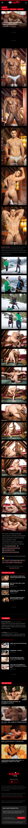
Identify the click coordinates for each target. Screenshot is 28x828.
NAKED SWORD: (5, 247)
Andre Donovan (5, 9)
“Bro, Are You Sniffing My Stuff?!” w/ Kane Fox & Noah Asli (18, 666)
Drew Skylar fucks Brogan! (18, 643)
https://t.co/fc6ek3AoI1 (11, 560)
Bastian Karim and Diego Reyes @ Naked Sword (17, 598)
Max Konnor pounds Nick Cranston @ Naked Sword (18, 577)
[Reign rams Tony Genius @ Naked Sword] (5, 592)
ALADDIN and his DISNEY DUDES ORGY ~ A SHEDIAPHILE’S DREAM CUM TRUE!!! (12, 761)
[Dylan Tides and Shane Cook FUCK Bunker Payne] (5, 659)
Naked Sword (20, 9)
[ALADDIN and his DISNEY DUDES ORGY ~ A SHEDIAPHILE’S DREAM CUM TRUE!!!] (14, 751)
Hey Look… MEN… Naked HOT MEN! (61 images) (13, 722)
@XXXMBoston (8, 550)
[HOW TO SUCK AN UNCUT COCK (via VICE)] (14, 732)
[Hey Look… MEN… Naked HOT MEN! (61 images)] (14, 713)
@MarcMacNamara (10, 552)
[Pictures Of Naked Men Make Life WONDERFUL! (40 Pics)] (14, 693)
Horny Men (4, 7)
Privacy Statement (19, 822)
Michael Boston (13, 9)
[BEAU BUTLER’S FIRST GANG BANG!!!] (5, 585)
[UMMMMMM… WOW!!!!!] (5, 652)
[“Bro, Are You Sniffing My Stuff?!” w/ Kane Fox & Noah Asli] (5, 666)
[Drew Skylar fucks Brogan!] (5, 645)
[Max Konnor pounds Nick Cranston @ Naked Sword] (5, 578)
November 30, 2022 (14, 568)
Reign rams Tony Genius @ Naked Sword (17, 591)
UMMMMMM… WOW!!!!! (16, 650)
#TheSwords (10, 546)
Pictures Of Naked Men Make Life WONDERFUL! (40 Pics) (10, 702)
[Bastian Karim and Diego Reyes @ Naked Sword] (5, 599)
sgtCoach (6, 26)
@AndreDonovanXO (11, 548)
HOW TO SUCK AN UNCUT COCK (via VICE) (12, 741)
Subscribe (20, 817)
